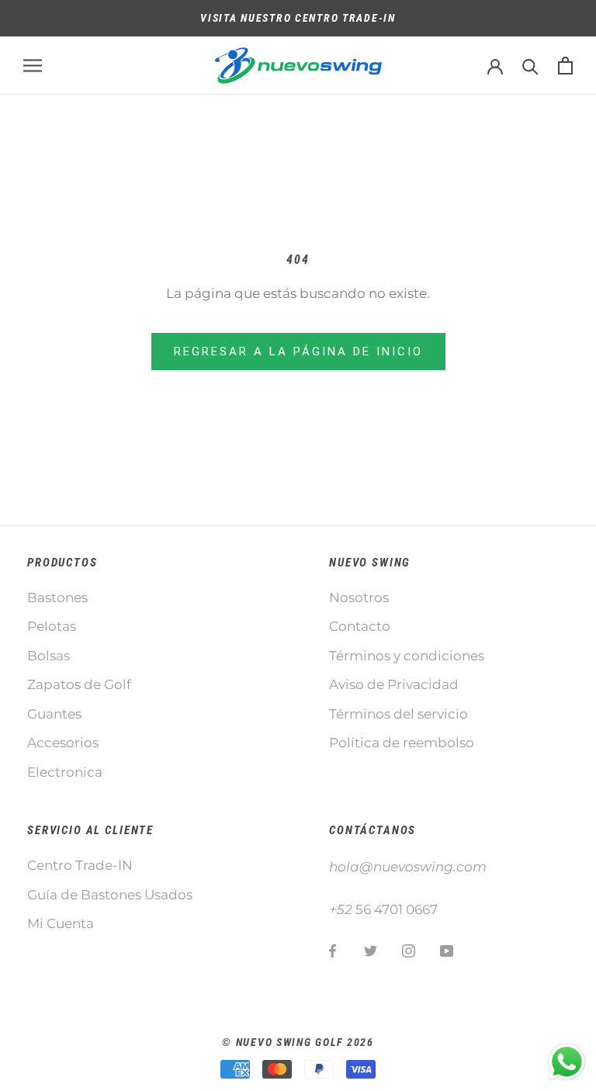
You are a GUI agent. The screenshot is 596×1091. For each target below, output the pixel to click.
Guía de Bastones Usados (109, 894)
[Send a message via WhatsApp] (567, 1062)
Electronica (64, 772)
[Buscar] (530, 65)
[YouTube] (446, 950)
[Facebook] (332, 950)
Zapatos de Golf (79, 684)
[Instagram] (408, 950)
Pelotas (51, 626)
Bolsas (48, 655)
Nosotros (359, 597)
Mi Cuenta (60, 923)
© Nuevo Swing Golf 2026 (298, 1042)
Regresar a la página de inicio (298, 351)
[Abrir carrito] (565, 65)
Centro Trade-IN (80, 865)
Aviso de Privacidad (394, 684)
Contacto (359, 626)
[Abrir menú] (32, 65)
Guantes (54, 714)
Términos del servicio (398, 714)
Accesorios (63, 742)
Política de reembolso (401, 742)
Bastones (57, 597)
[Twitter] (370, 950)
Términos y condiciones (406, 655)
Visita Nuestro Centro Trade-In (298, 18)
